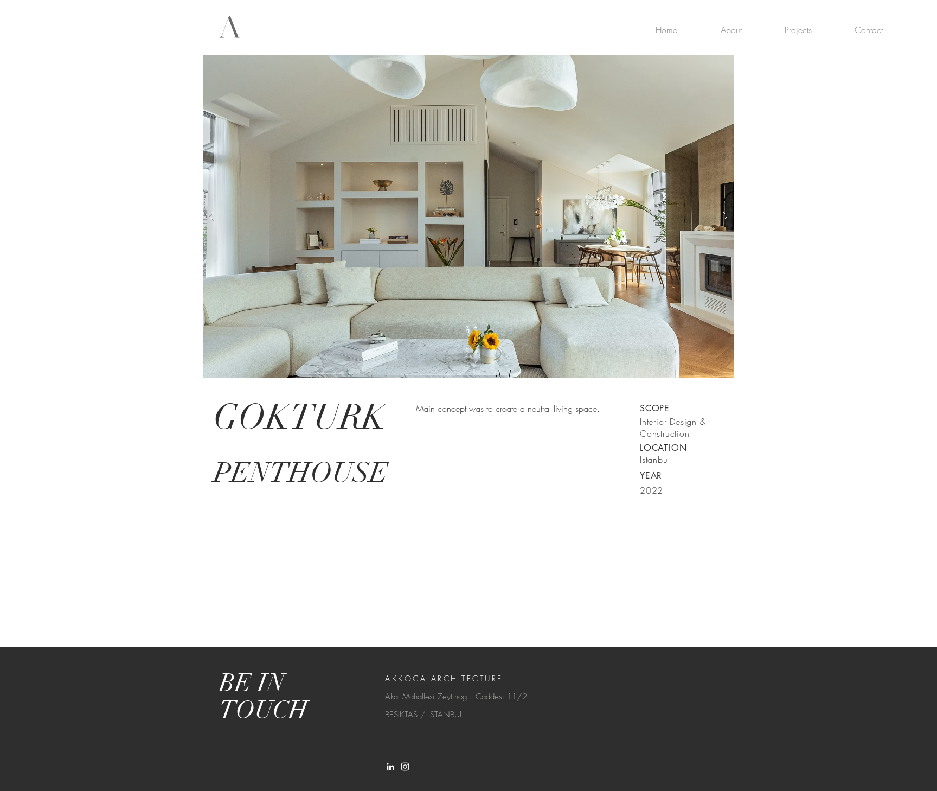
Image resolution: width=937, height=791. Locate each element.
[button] (468, 216)
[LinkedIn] (390, 766)
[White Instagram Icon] (405, 766)
